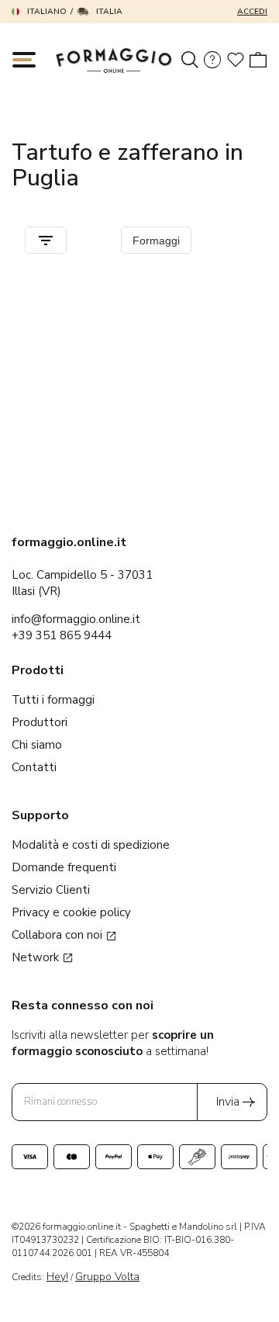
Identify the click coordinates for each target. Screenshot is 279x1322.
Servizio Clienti (51, 890)
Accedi (252, 11)
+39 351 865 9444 (62, 635)
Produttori (39, 722)
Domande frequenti (64, 867)
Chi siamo (37, 745)
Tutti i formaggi (53, 700)
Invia (227, 1101)
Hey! (57, 1276)
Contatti (34, 767)
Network (37, 957)
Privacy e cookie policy (71, 912)
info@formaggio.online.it (76, 619)
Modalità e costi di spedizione (91, 845)
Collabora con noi (58, 935)
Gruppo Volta (107, 1276)
